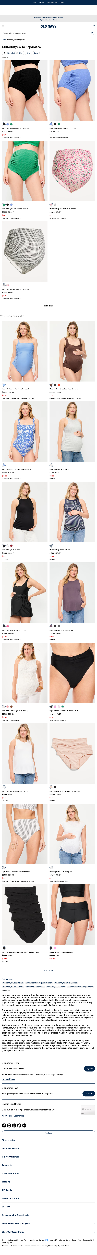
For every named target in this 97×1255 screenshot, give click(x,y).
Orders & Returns (10, 1173)
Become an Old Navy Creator (16, 1215)
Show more (6, 990)
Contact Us (7, 1165)
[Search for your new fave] (92, 33)
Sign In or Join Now (45, 20)
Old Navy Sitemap (10, 1157)
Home (4, 40)
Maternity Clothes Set (35, 987)
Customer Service (10, 1148)
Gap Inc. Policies (63, 1246)
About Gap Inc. (7, 1243)
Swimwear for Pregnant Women (39, 983)
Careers (6, 1207)
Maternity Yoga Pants (56, 987)
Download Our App (11, 1198)
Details (55, 20)
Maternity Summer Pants (13, 987)
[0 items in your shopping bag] (94, 26)
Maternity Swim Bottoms (13, 983)
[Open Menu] (3, 26)
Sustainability (87, 1240)
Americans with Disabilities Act (12, 1246)
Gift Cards (7, 1190)
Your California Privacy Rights (60, 1240)
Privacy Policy (8, 1079)
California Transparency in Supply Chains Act (40, 1246)
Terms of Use (76, 1240)
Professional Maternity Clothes (80, 987)
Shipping (6, 1182)
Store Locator (8, 1140)
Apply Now (7, 1116)
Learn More (19, 1116)
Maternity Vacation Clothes (66, 983)
